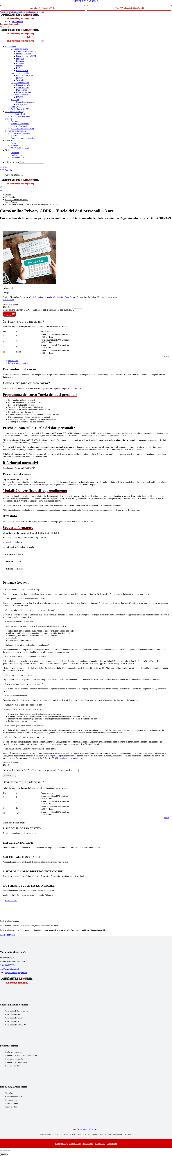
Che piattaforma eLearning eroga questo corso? (25, 737)
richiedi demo (8, 299)
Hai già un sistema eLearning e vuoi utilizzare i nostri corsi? (30, 749)
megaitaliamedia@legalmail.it (16, 973)
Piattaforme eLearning (13, 1052)
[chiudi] (166, 356)
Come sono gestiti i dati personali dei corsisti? (24, 726)
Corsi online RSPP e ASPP (15, 1025)
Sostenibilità (100, 1143)
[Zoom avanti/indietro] (1, 1150)
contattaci (4, 167)
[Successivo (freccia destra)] (4, 1152)
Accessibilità (88, 1143)
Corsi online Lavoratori (14, 1018)
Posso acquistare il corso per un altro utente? (24, 684)
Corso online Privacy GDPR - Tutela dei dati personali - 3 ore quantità (37, 309)
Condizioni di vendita (13, 1096)
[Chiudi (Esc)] (9, 1150)
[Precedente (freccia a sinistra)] (1, 1152)
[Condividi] (6, 1150)
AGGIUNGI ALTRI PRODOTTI (129, 8)
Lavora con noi (11, 1100)
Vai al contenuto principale (11, 12)
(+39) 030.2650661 (7, 965)
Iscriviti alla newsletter (10, 24)
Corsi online (58, 297)
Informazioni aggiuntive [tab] (18, 363)
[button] (86, 589)
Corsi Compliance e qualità (40, 297)
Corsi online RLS (12, 1021)
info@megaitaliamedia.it (9, 969)
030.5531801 (11, 900)
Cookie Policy (75, 1143)
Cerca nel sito (13, 162)
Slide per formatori (12, 1066)
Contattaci (9, 1093)
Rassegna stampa (11, 1103)
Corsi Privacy (70, 297)
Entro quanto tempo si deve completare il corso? (25, 599)
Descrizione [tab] (13, 360)
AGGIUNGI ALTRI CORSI (42, 8)
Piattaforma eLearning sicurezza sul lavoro (21, 1055)
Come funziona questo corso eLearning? (22, 589)
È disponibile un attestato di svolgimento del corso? (27, 645)
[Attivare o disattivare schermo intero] (4, 1150)
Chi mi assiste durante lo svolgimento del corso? (25, 656)
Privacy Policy (61, 1143)
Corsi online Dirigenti (13, 1014)
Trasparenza (112, 1143)
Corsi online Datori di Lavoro (16, 1011)
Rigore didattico (11, 1107)
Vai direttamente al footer (33, 12)
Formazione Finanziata (14, 1059)
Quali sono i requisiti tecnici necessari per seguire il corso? (30, 610)
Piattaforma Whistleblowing (16, 1062)
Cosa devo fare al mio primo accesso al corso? (24, 705)
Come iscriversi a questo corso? (18, 675)
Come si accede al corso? (16, 696)
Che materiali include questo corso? (20, 622)
